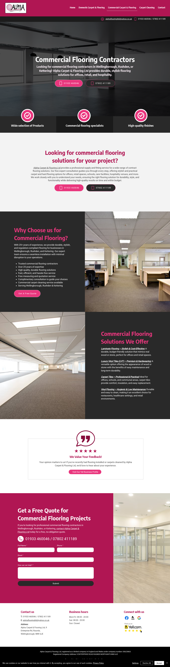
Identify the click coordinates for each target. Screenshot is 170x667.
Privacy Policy (98, 663)
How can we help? (25, 565)
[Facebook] (126, 617)
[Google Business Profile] (139, 617)
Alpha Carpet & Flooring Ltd (46, 168)
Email (20, 555)
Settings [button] (135, 663)
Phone (60, 545)
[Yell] (132, 617)
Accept (159, 663)
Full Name (22, 545)
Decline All (147, 663)
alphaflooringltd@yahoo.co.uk (36, 620)
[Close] (167, 663)
